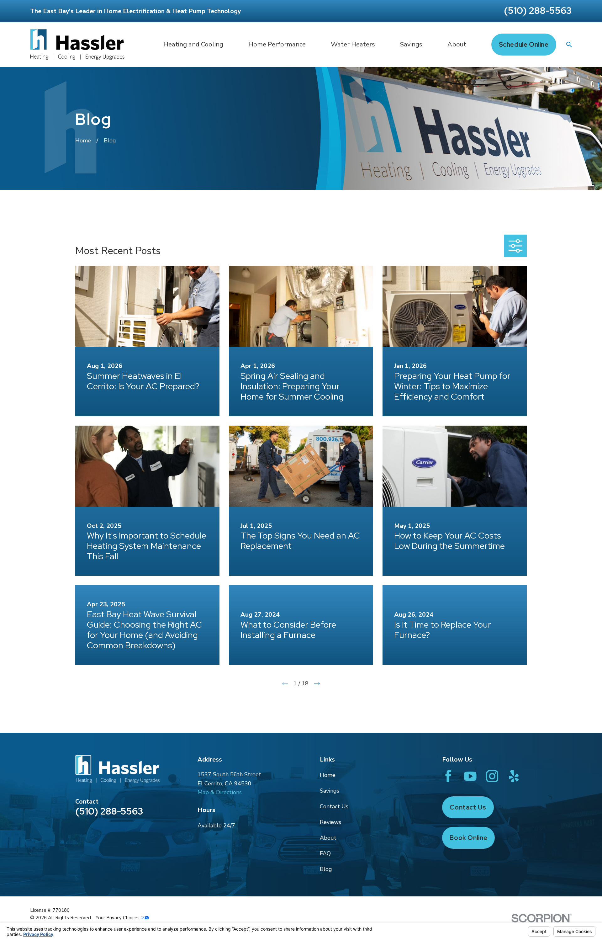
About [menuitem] (456, 44)
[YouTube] (470, 776)
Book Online (468, 837)
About (328, 838)
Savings (329, 790)
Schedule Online (524, 44)
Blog (326, 869)
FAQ (325, 853)
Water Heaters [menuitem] (353, 44)
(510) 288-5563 (538, 10)
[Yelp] (514, 776)
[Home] (77, 44)
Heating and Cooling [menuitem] (193, 44)
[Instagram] (492, 776)
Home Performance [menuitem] (277, 44)
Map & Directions (220, 792)
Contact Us (334, 806)
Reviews (330, 822)
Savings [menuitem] (411, 44)
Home (327, 775)
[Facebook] (448, 776)
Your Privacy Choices (118, 918)
